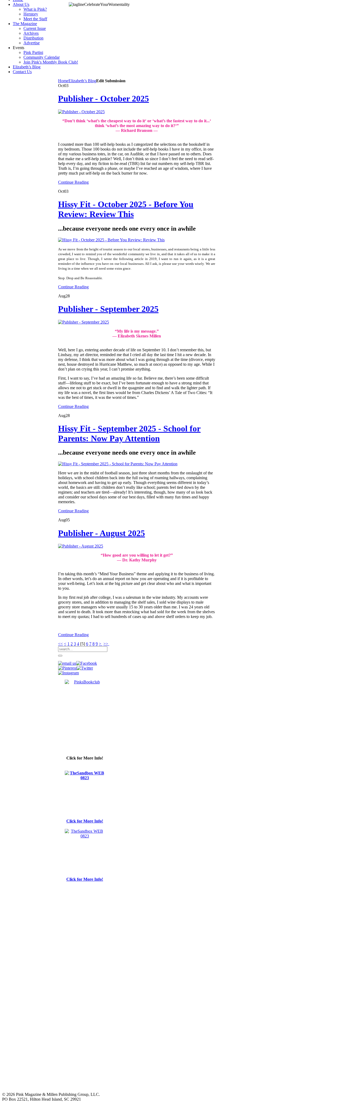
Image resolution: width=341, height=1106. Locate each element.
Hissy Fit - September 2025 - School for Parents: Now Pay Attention (129, 433)
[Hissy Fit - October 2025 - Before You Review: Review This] (111, 240)
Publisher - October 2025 (103, 98)
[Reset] (60, 655)
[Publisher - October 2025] (81, 111)
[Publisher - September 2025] (83, 322)
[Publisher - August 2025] (80, 546)
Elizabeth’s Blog (82, 80)
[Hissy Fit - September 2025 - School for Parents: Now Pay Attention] (117, 464)
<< (60, 643)
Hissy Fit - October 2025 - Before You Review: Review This (125, 209)
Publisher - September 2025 (108, 309)
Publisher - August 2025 (101, 533)
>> (106, 643)
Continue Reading (73, 182)
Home (63, 80)
